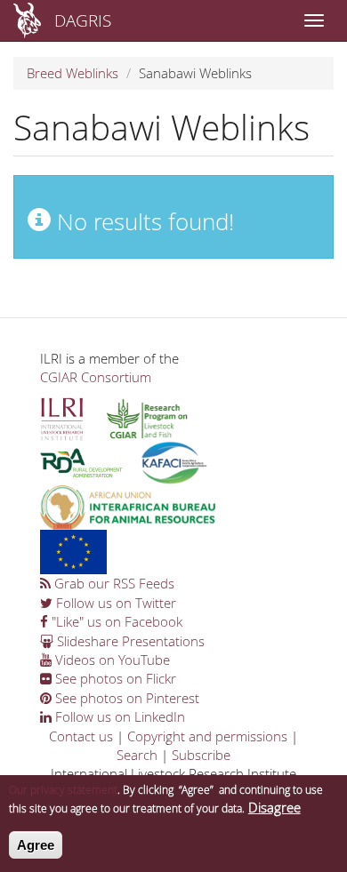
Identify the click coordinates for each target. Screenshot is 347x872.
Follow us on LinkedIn (118, 716)
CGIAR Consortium (95, 377)
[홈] (27, 20)
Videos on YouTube (111, 659)
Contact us (81, 736)
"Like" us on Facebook (115, 621)
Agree (35, 844)
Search (137, 755)
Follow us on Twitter (114, 603)
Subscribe (201, 755)
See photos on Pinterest (125, 698)
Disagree (274, 807)
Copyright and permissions (207, 736)
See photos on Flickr (114, 678)
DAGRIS (82, 20)
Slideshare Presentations (129, 641)
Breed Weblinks (72, 73)
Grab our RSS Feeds (112, 583)
